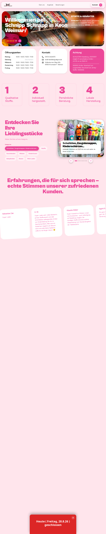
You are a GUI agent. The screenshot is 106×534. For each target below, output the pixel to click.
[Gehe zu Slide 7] (85, 160)
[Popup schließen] (73, 518)
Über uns (42, 5)
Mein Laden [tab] (31, 159)
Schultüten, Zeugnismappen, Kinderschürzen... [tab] (22, 148)
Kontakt (95, 5)
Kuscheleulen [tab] (11, 153)
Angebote (50, 5)
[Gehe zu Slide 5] (82, 160)
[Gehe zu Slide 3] (79, 160)
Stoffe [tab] (43, 148)
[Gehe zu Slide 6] (83, 160)
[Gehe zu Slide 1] (76, 160)
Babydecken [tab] (11, 159)
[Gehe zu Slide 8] (86, 160)
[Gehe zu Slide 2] (78, 160)
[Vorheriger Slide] (71, 161)
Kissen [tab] (21, 159)
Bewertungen (60, 5)
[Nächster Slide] (91, 161)
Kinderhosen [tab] (33, 153)
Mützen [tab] (22, 153)
